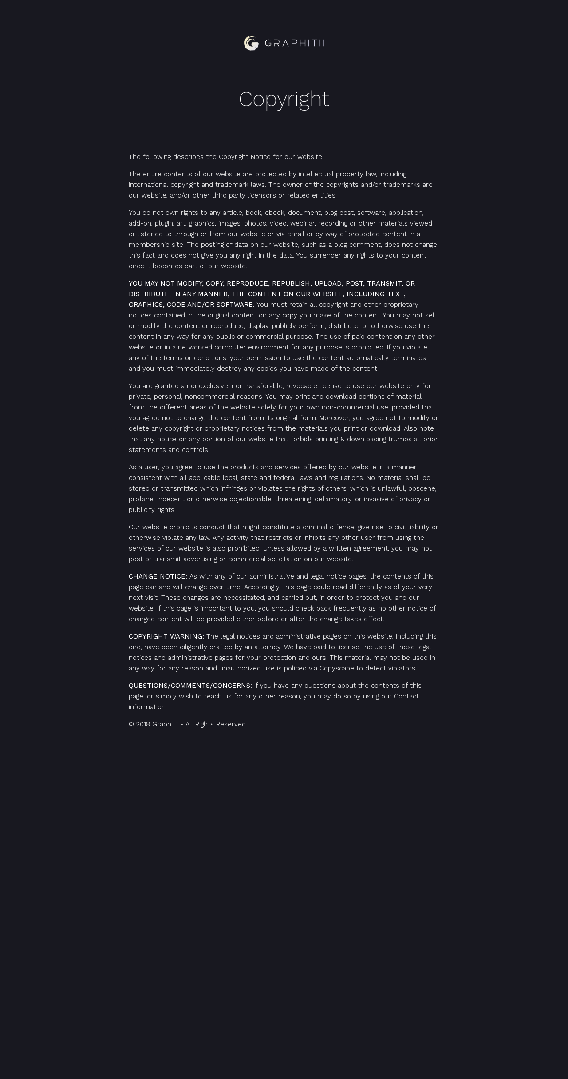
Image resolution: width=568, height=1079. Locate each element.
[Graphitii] (284, 43)
